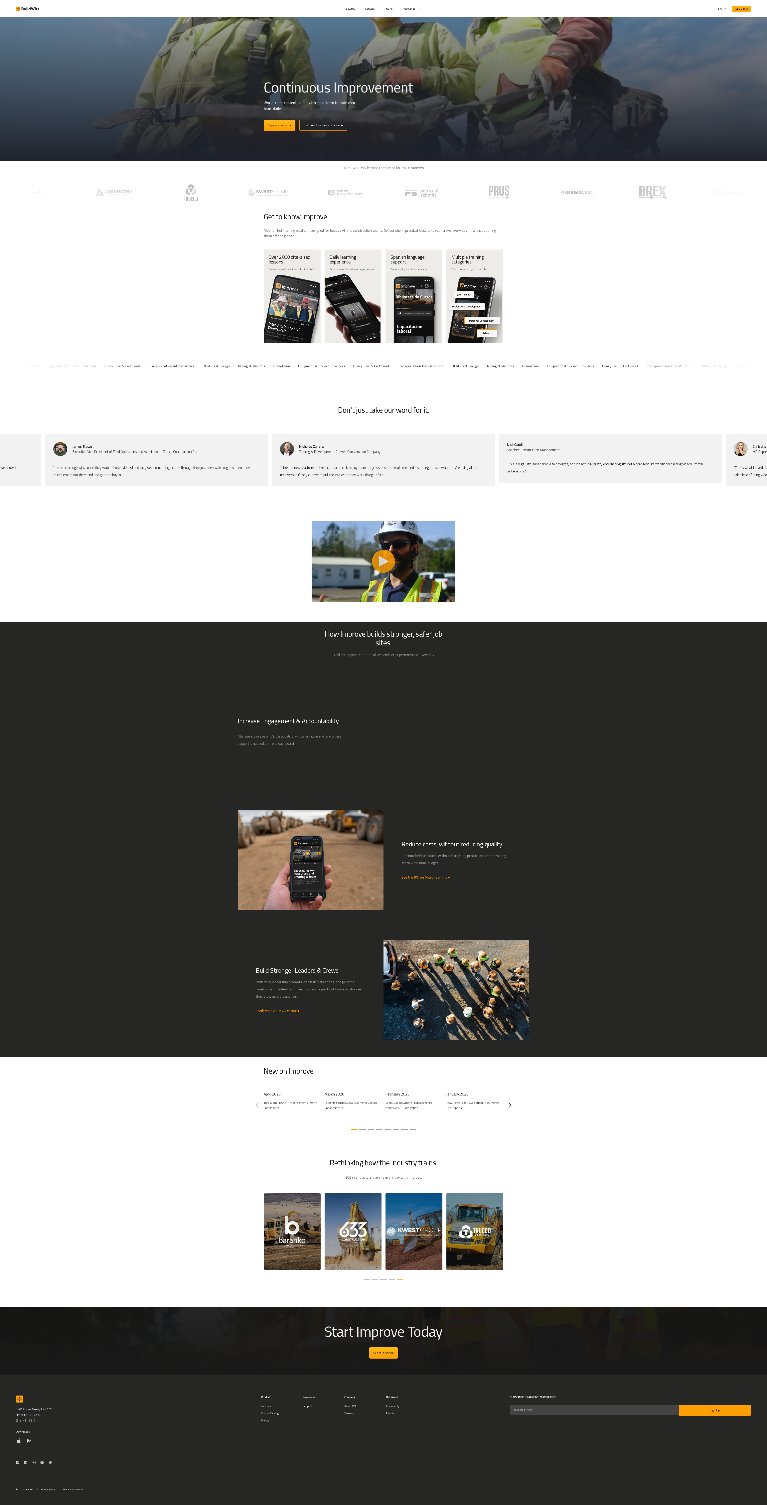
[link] (292, 1107)
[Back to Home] (27, 8)
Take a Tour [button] (741, 8)
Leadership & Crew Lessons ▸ (278, 1010)
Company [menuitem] (350, 1397)
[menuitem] (352, 8)
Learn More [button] (381, 669)
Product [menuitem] (265, 1397)
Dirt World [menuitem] (392, 1397)
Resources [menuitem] (408, 8)
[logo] (19, 1399)
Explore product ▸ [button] (279, 125)
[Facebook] (19, 1462)
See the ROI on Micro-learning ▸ (425, 877)
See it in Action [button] (383, 1352)
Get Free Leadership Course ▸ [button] (323, 125)
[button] (354, 1129)
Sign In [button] (722, 8)
